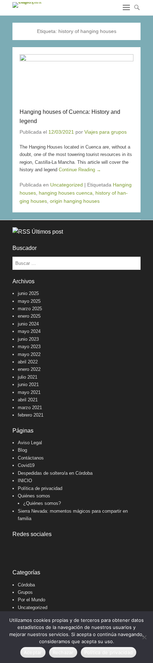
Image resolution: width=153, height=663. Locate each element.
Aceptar (33, 652)
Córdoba (26, 584)
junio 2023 (28, 339)
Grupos (25, 592)
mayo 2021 (29, 392)
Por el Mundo (31, 599)
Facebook (18, 548)
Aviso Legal (30, 442)
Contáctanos (31, 458)
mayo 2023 (29, 346)
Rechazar (63, 652)
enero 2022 (29, 369)
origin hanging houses (75, 201)
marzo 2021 (30, 407)
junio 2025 (28, 293)
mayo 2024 (29, 331)
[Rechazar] (144, 637)
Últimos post (47, 232)
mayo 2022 (29, 354)
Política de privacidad (40, 488)
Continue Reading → (80, 169)
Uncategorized (66, 185)
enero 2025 (29, 316)
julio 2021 (27, 377)
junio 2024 (28, 324)
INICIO (25, 480)
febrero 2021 (30, 415)
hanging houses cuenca (66, 193)
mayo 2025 (29, 301)
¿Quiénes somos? (42, 503)
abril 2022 (28, 361)
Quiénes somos (34, 495)
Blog (22, 450)
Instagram (33, 548)
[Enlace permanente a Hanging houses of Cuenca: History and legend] (76, 77)
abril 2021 (28, 399)
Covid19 (26, 465)
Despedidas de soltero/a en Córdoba (55, 473)
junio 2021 (28, 384)
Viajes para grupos (105, 132)
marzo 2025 (30, 308)
